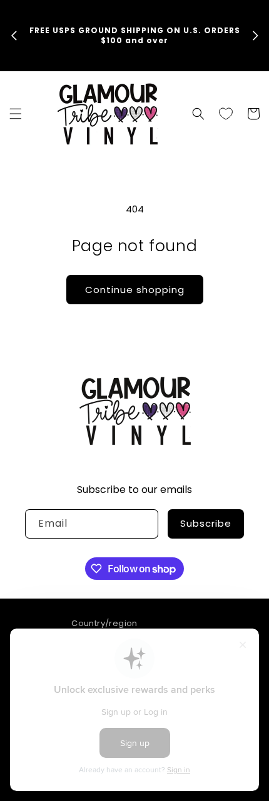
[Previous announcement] (14, 35)
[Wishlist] (226, 113)
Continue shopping (135, 289)
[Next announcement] (255, 35)
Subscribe (205, 523)
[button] (15, 113)
